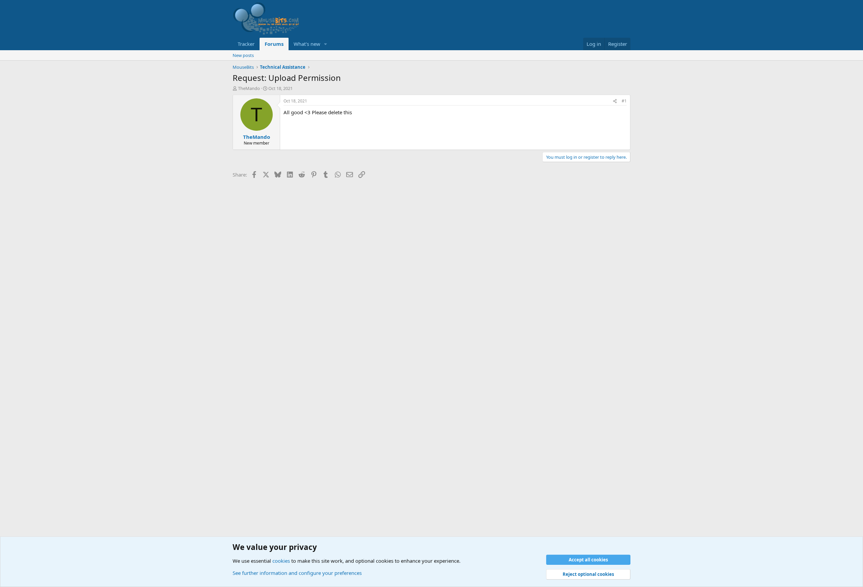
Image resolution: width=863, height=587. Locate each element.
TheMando (249, 88)
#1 (624, 101)
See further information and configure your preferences (297, 572)
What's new (307, 43)
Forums (274, 43)
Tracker (246, 43)
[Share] (615, 101)
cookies (281, 560)
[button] (325, 44)
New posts (243, 55)
